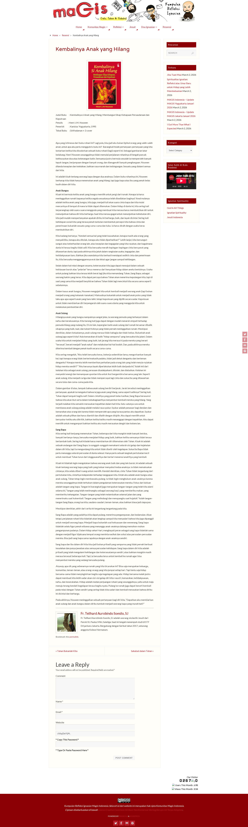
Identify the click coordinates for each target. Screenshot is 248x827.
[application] (181, 181)
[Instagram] (244, 351)
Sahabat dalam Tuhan (142, 651)
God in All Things (175, 207)
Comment (60, 675)
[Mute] (189, 186)
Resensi (65, 35)
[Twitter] (244, 334)
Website (60, 722)
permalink (74, 637)
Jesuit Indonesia (175, 217)
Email (59, 712)
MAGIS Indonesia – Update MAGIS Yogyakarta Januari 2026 (180, 103)
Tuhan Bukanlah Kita (66, 651)
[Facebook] (244, 339)
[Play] (170, 186)
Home (55, 35)
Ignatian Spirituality (176, 212)
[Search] (192, 53)
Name (59, 701)
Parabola (123, 816)
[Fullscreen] (193, 186)
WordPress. (135, 816)
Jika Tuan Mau (174, 74)
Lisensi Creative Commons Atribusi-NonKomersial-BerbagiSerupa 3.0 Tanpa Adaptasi (140, 809)
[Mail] (244, 345)
